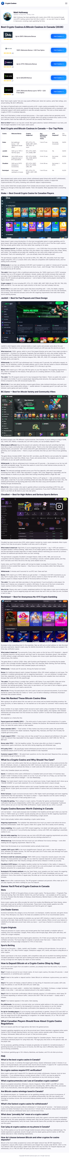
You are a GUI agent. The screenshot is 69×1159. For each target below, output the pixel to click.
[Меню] (66, 3)
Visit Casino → (59, 36)
